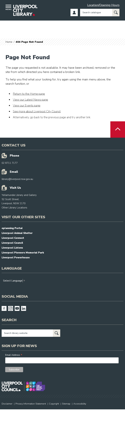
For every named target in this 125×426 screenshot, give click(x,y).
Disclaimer (7, 403)
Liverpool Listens (12, 247)
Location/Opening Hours (103, 5)
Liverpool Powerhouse (16, 257)
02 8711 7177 (10, 163)
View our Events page (26, 105)
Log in (74, 12)
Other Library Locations (14, 207)
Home (9, 42)
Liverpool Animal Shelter (17, 233)
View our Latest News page (30, 100)
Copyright (54, 403)
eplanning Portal (12, 228)
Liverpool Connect (13, 238)
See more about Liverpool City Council (37, 111)
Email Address (13, 355)
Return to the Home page (29, 94)
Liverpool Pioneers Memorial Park (23, 252)
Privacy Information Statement (30, 403)
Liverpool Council (12, 242)
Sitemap (66, 403)
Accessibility (79, 403)
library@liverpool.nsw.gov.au (17, 179)
